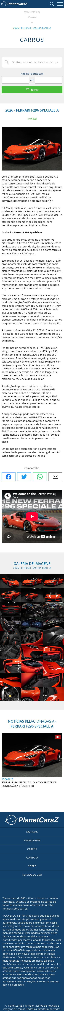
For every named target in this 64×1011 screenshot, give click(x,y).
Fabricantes (32, 840)
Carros (32, 17)
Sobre (32, 866)
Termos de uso (32, 874)
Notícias (32, 831)
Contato (32, 857)
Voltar (33, 119)
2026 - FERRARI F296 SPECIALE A (32, 27)
